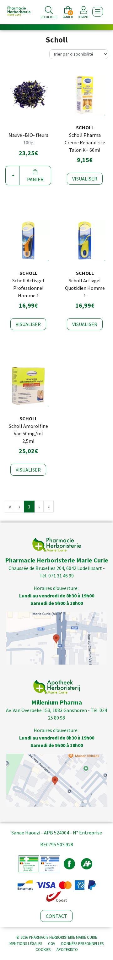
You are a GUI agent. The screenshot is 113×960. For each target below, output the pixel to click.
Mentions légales (25, 943)
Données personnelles (82, 943)
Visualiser (84, 179)
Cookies (43, 949)
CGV (51, 943)
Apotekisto (67, 949)
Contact (56, 916)
